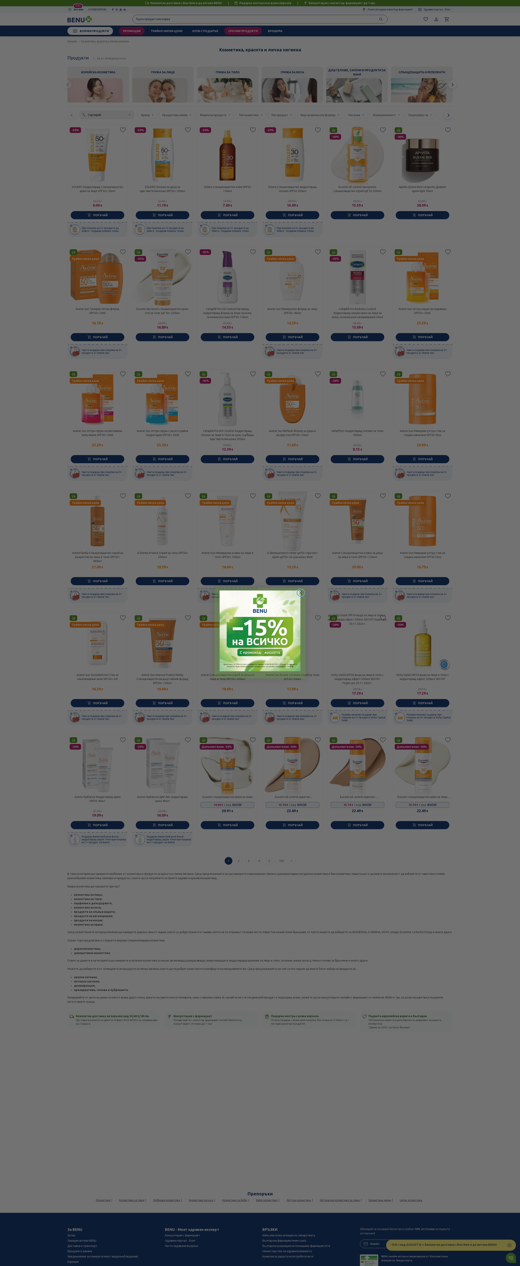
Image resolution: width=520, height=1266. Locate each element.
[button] (260, 630)
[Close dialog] (300, 592)
